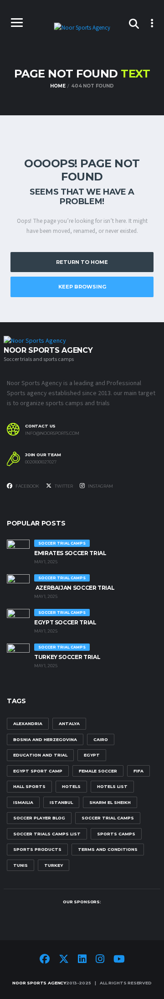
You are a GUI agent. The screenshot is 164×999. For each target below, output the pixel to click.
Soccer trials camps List (47, 833)
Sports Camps (116, 833)
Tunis (20, 865)
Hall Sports (29, 786)
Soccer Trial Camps (108, 817)
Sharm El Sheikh (110, 802)
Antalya (69, 723)
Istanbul (61, 802)
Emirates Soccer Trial (70, 553)
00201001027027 (40, 462)
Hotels (71, 786)
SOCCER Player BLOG (39, 817)
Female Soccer (98, 770)
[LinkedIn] (82, 960)
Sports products (37, 849)
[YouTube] (119, 960)
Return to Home (82, 262)
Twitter (63, 486)
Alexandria (27, 723)
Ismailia (23, 802)
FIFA (138, 770)
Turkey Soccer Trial (67, 657)
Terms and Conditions (108, 849)
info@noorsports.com (52, 433)
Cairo (100, 739)
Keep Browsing (82, 286)
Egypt (92, 754)
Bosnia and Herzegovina (45, 739)
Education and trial (40, 754)
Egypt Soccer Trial (65, 622)
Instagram (100, 486)
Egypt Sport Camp (37, 770)
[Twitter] (63, 960)
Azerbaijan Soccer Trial (74, 587)
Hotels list (112, 786)
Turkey (53, 865)
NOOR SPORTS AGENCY (39, 982)
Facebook (27, 486)
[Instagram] (100, 960)
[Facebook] (44, 960)
